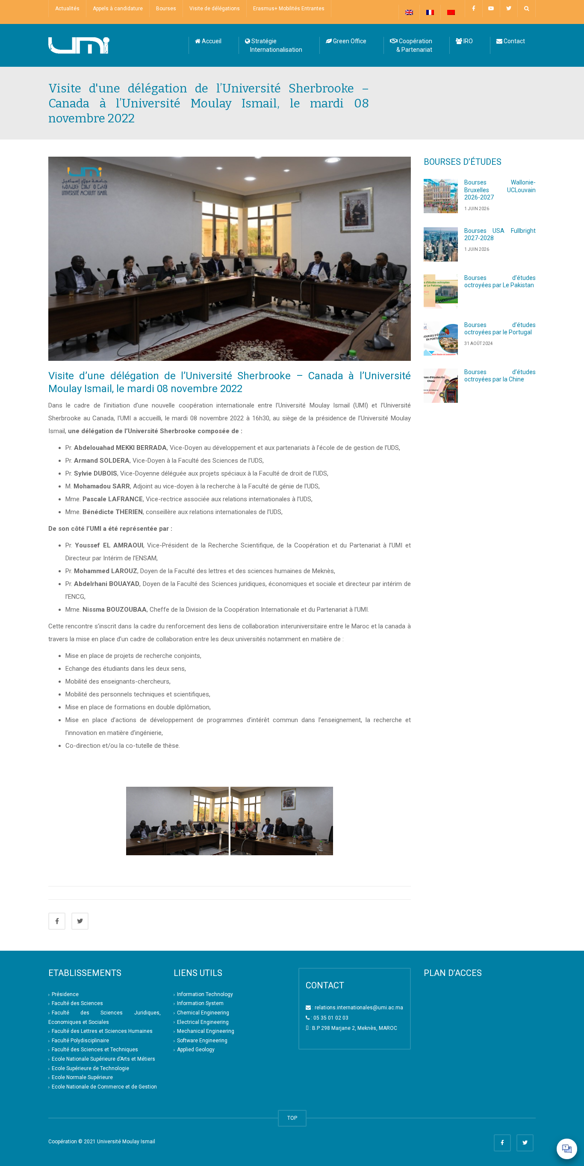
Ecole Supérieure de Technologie (90, 1068)
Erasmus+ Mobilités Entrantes (288, 9)
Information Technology (205, 994)
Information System (200, 1003)
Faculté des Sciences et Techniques (95, 1050)
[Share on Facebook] (56, 921)
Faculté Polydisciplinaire (80, 1041)
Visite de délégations (214, 9)
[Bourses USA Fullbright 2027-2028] (441, 244)
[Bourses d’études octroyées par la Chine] (441, 386)
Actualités (67, 9)
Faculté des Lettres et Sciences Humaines (102, 1031)
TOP (292, 1118)
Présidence (65, 994)
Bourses (166, 9)
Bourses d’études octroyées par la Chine (500, 376)
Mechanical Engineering (205, 1031)
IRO (467, 41)
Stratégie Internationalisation (273, 45)
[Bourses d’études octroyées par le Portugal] (441, 338)
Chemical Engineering (203, 1013)
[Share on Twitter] (79, 921)
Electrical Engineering (203, 1022)
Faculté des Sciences (77, 1003)
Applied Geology (196, 1050)
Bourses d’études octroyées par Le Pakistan (500, 281)
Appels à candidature (118, 9)
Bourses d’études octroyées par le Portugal (500, 328)
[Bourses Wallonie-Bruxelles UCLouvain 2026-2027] (441, 196)
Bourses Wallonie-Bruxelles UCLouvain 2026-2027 (500, 190)
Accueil (211, 41)
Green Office (349, 41)
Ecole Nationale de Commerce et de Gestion (104, 1087)
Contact (513, 41)
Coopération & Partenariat (411, 45)
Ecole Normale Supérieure (82, 1077)
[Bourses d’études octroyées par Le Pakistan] (441, 291)
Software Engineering (202, 1041)
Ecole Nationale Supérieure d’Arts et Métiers (103, 1059)
